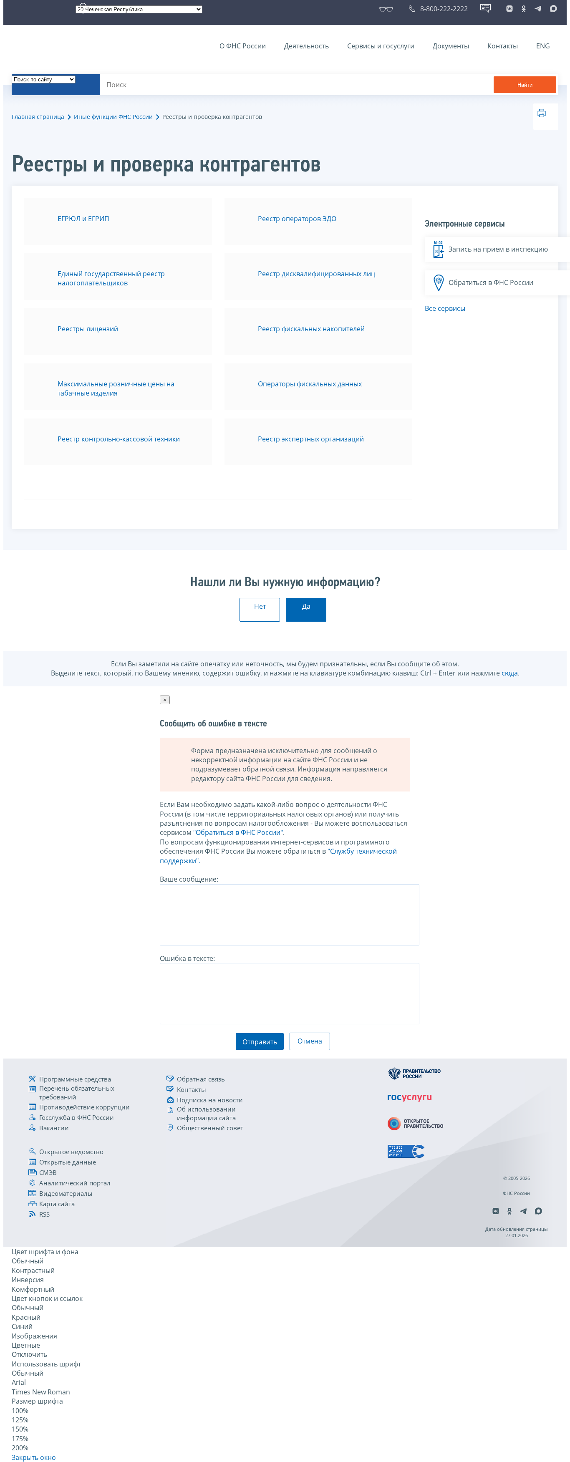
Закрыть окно (34, 1457)
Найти (524, 85)
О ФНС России (242, 45)
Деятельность (306, 45)
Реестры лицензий (88, 328)
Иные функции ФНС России (113, 117)
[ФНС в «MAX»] (552, 9)
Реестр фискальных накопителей (311, 328)
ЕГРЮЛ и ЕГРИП (83, 218)
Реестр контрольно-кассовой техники (119, 439)
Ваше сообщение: (189, 879)
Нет (260, 606)
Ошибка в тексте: (187, 958)
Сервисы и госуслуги (380, 45)
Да (306, 606)
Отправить (259, 1041)
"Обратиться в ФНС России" (238, 832)
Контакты (502, 45)
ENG (543, 45)
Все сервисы (445, 308)
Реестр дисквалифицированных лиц (316, 273)
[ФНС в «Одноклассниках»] (523, 9)
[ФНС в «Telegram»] (538, 9)
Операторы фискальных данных (310, 383)
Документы (451, 45)
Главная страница (38, 117)
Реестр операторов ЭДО (297, 218)
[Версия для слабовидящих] (387, 8)
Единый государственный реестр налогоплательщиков (111, 278)
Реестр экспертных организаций (311, 439)
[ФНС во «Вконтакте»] (509, 9)
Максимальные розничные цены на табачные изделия (116, 388)
